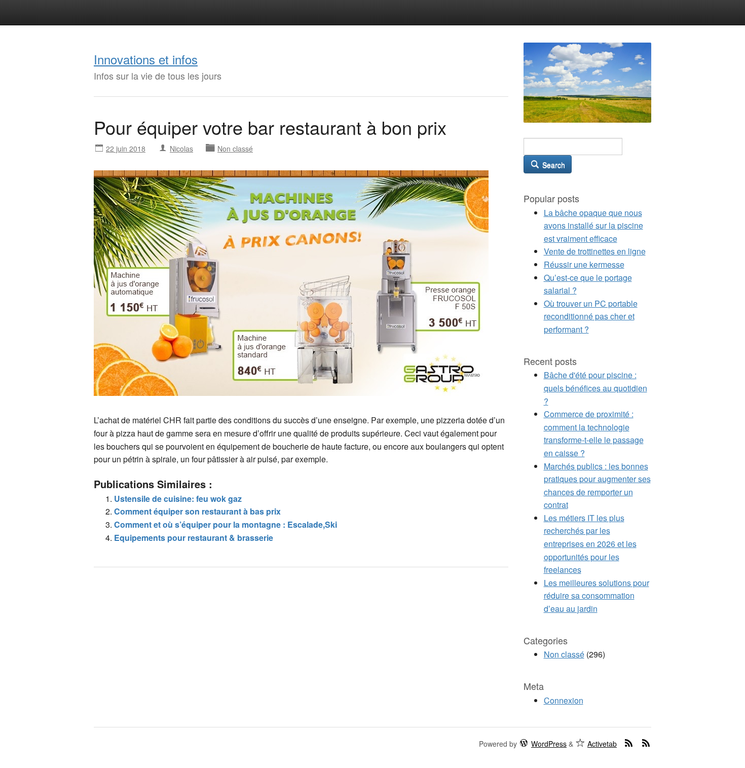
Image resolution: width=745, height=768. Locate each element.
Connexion (563, 700)
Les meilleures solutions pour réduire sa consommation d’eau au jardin (596, 595)
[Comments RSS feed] (646, 742)
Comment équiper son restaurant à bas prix (197, 511)
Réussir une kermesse (584, 264)
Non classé (235, 148)
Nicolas (181, 148)
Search (552, 165)
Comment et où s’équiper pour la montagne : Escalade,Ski (225, 524)
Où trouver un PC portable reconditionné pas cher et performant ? (591, 316)
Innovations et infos (146, 59)
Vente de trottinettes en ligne (595, 251)
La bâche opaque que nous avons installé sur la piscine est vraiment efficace (593, 225)
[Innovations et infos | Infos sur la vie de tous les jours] (588, 81)
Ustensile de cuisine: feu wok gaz (178, 498)
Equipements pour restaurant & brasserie (193, 537)
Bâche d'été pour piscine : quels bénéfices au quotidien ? (595, 388)
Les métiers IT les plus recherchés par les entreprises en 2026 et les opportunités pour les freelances (590, 543)
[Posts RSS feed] (629, 742)
